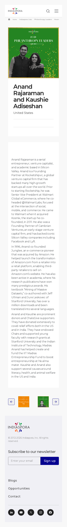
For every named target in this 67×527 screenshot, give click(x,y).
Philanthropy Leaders (43, 19)
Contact (14, 496)
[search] (47, 11)
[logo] (19, 427)
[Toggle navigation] (56, 11)
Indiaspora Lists (25, 19)
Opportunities (19, 488)
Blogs (12, 480)
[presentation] (11, 401)
